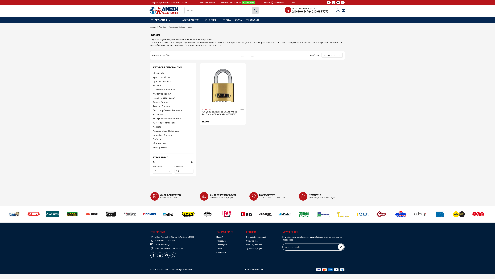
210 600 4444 (301, 11)
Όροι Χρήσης (252, 241)
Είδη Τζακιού (159, 143)
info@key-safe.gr (162, 244)
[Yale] (458, 214)
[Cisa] (91, 214)
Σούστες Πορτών (161, 106)
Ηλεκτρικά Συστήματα (164, 89)
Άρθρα (219, 248)
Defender (157, 139)
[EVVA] (187, 214)
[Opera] (361, 214)
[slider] (154, 162)
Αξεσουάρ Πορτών (162, 93)
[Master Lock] (265, 214)
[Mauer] (284, 214)
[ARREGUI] (52, 214)
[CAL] (13, 214)
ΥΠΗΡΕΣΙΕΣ (210, 20)
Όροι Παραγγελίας (254, 244)
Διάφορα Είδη (160, 147)
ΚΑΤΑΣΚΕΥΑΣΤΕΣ (190, 20)
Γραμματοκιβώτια (162, 81)
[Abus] (33, 214)
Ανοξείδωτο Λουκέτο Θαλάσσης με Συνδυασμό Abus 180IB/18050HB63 (219, 113)
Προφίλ (219, 237)
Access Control (160, 102)
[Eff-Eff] (168, 214)
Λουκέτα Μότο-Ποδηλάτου (166, 131)
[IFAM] (226, 214)
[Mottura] (323, 214)
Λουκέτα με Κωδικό (177, 27)
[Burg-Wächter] (71, 214)
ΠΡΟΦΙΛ (226, 20)
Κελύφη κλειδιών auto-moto (167, 118)
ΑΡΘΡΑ (238, 20)
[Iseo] (245, 214)
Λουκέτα (162, 27)
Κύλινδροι (158, 85)
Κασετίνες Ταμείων (162, 135)
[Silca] (381, 214)
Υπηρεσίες (221, 241)
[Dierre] (110, 214)
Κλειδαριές (158, 73)
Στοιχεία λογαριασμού (256, 237)
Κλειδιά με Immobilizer (164, 122)
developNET (259, 269)
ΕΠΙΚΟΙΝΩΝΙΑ (252, 20)
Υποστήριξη (221, 244)
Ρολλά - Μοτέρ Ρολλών (164, 97)
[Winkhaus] (439, 214)
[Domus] (149, 214)
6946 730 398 (177, 248)
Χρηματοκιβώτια (161, 77)
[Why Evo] (419, 214)
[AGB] (477, 214)
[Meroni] (303, 214)
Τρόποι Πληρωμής (254, 248)
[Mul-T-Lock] (342, 214)
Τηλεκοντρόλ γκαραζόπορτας (167, 110)
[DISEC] (129, 214)
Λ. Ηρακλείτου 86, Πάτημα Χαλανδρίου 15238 (174, 237)
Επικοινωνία (221, 252)
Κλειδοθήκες (159, 114)
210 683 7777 (320, 11)
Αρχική (153, 27)
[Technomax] (400, 214)
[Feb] (207, 214)
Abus (190, 27)
